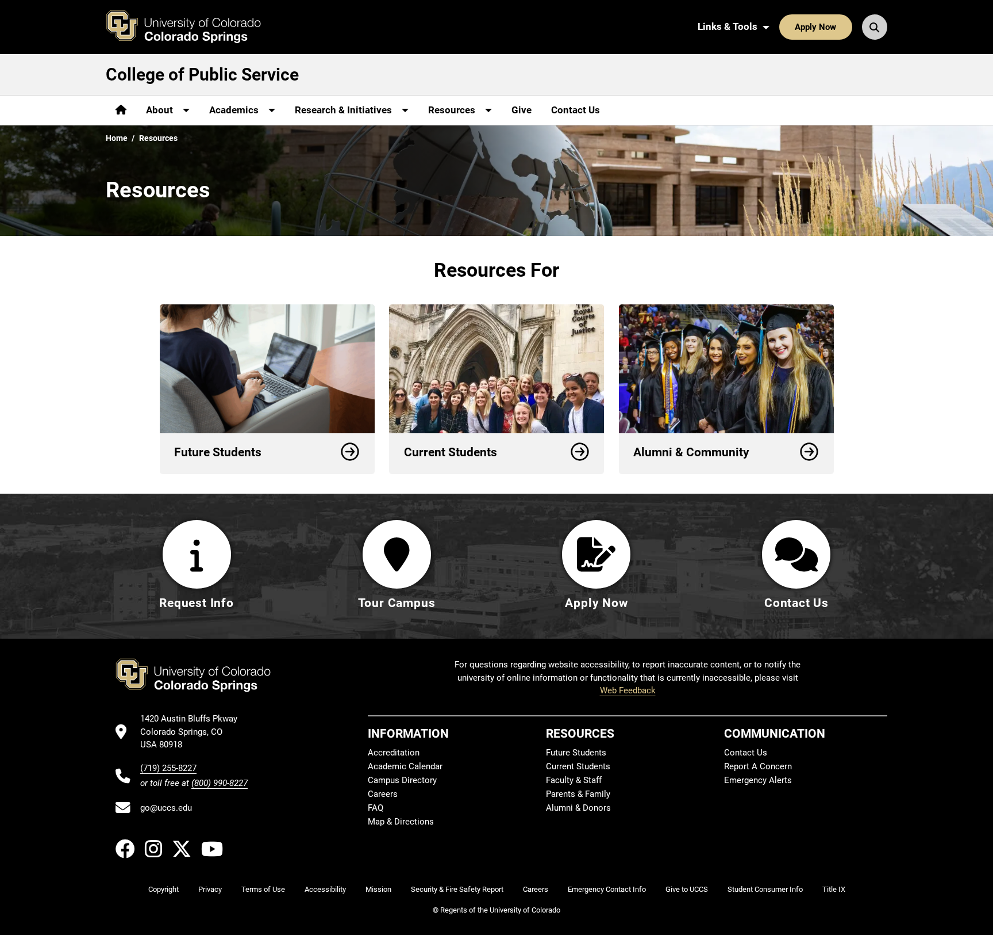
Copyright (163, 889)
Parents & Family (578, 794)
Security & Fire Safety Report (457, 889)
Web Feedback (628, 690)
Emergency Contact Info (607, 889)
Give (521, 110)
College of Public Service (202, 74)
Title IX (833, 889)
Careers (383, 794)
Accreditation (393, 752)
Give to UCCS (686, 889)
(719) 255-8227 (168, 768)
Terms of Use (263, 889)
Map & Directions (401, 821)
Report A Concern (758, 766)
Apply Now (815, 27)
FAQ (375, 808)
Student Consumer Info (765, 889)
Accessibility (325, 889)
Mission (378, 889)
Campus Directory (402, 780)
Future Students (576, 752)
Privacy (210, 889)
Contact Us (575, 110)
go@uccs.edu (166, 808)
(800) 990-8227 (219, 783)
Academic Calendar (405, 766)
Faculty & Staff (574, 780)
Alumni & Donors (578, 808)
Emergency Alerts (758, 780)
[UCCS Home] (192, 27)
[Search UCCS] (874, 27)
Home (117, 138)
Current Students (578, 766)
